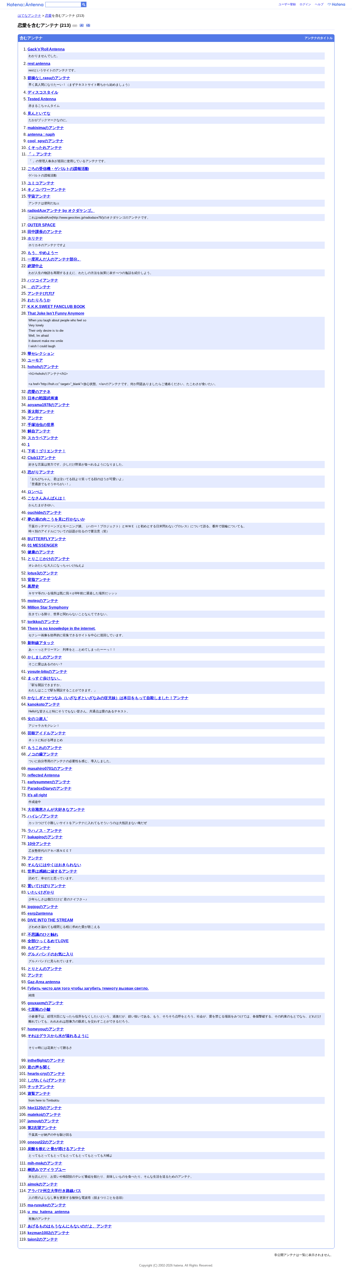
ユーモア (35, 360)
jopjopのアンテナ (43, 907)
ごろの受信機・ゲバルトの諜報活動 (58, 169)
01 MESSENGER (43, 545)
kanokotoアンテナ (44, 704)
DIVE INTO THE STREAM (50, 920)
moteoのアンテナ (43, 601)
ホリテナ (35, 238)
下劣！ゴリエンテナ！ (47, 451)
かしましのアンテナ (45, 657)
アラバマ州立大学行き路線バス (54, 1191)
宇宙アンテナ (39, 196)
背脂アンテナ (39, 580)
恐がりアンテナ (41, 472)
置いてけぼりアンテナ (47, 886)
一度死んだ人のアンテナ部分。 (54, 259)
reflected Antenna (44, 775)
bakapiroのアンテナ (45, 837)
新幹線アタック (41, 643)
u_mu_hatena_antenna (48, 1212)
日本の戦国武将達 (43, 398)
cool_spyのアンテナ (45, 141)
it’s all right (37, 795)
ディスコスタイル (43, 92)
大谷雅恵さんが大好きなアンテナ (56, 809)
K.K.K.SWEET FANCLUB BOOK (56, 307)
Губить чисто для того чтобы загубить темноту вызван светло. (88, 988)
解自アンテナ (39, 431)
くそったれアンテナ (45, 148)
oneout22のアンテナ (46, 1142)
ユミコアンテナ (41, 183)
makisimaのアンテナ (46, 128)
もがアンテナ (39, 948)
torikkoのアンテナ (43, 622)
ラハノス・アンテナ (45, 831)
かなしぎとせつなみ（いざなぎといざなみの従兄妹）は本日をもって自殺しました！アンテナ (108, 698)
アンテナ (35, 418)
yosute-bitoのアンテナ (47, 672)
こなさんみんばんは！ (47, 498)
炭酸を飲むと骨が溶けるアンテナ (56, 1149)
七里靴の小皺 (39, 1009)
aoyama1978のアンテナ (49, 405)
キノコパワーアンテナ (47, 189)
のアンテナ (39, 287)
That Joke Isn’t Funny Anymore (56, 313)
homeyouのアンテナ (46, 1029)
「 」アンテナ (39, 154)
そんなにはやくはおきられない (54, 865)
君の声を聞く (39, 1067)
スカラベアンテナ (43, 438)
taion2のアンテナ (43, 1239)
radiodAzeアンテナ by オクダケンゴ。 (61, 211)
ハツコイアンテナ (43, 280)
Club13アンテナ (42, 458)
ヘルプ (319, 4)
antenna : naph (41, 134)
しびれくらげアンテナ (47, 1080)
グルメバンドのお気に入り (51, 954)
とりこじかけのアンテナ (49, 559)
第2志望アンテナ (42, 1128)
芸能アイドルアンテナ (47, 733)
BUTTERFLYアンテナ (47, 539)
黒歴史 (33, 586)
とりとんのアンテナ (45, 969)
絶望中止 (35, 266)
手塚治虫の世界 (41, 425)
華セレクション (41, 354)
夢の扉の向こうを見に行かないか (56, 519)
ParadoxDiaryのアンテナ (50, 788)
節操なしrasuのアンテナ (49, 78)
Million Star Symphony (48, 607)
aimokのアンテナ (43, 1184)
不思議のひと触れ (43, 934)
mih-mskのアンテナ (45, 1163)
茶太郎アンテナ (41, 411)
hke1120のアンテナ (45, 1108)
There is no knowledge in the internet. (62, 628)
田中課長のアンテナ (45, 232)
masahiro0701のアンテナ (50, 769)
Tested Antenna (42, 99)
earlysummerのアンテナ (49, 782)
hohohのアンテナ (43, 367)
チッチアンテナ (41, 1087)
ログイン (305, 4)
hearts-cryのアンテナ (46, 1074)
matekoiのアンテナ (44, 1115)
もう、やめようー (43, 253)
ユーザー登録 (287, 4)
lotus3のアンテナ (43, 573)
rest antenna (39, 64)
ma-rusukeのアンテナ (47, 1205)
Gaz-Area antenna (44, 982)
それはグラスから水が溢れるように (58, 1036)
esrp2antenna (40, 913)
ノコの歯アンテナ (43, 754)
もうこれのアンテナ (45, 748)
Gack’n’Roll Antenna (46, 49)
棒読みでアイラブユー (47, 1170)
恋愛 (48, 15)
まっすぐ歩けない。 (45, 678)
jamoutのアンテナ (43, 1121)
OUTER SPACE (42, 225)
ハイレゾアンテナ (43, 816)
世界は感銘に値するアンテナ (52, 871)
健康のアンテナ (41, 552)
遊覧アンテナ (39, 1093)
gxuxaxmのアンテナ (45, 1003)
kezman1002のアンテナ (48, 1233)
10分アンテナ (39, 844)
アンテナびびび (41, 293)
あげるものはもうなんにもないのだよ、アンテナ (70, 1226)
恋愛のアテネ (39, 392)
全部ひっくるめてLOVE (48, 941)
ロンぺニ (35, 492)
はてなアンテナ (29, 15)
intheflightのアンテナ (46, 1060)
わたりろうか (39, 300)
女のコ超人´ (38, 719)
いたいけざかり (41, 892)
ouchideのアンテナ (45, 513)
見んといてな (39, 113)
